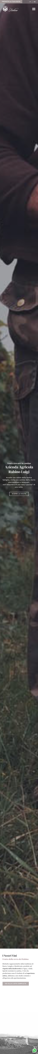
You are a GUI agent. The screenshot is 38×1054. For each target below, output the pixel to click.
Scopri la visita (19, 494)
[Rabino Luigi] (10, 11)
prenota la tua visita (11, 2)
